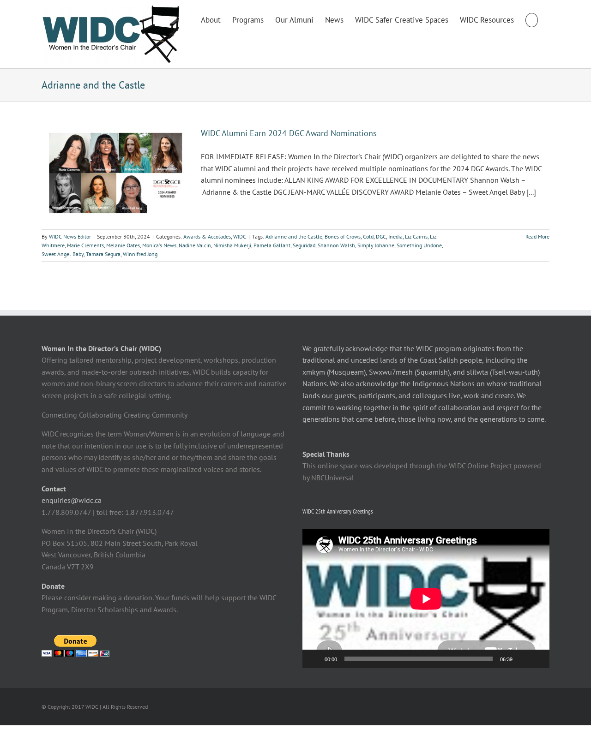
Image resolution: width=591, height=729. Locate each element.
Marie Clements (85, 245)
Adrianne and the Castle (293, 236)
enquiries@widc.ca (72, 500)
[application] (425, 598)
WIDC (239, 236)
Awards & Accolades (207, 236)
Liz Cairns (416, 236)
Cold (368, 236)
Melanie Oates (123, 245)
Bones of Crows (343, 236)
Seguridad (304, 245)
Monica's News (159, 245)
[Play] (314, 658)
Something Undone (419, 245)
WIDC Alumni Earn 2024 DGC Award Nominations (289, 133)
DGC (381, 236)
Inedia (395, 236)
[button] (531, 19)
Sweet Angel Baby (63, 254)
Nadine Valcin (195, 245)
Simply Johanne (375, 245)
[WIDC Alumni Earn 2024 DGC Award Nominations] (115, 173)
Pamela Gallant (271, 245)
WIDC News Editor (70, 236)
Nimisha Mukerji (232, 245)
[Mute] (522, 658)
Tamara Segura (103, 254)
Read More (537, 236)
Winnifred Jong (140, 254)
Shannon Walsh (336, 245)
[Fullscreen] (537, 658)
